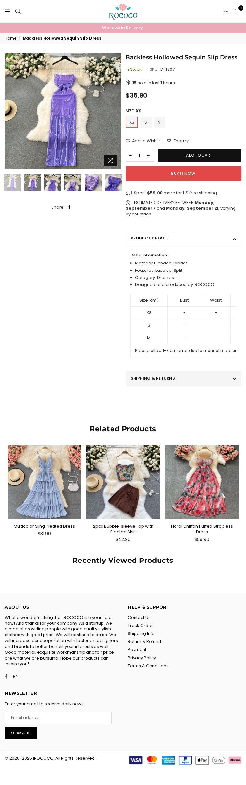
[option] (123, 28)
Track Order (140, 625)
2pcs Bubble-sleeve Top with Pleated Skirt (123, 529)
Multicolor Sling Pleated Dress (44, 526)
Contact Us (139, 617)
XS (131, 122)
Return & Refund (144, 641)
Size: (134, 111)
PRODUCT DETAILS (150, 238)
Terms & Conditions (148, 666)
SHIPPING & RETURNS (153, 378)
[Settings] (226, 11)
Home (10, 38)
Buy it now (183, 173)
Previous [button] (10, 111)
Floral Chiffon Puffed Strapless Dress (202, 529)
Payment (137, 649)
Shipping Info (141, 633)
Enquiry (181, 141)
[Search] (18, 11)
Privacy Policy (142, 658)
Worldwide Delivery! (123, 28)
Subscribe (21, 732)
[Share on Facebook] (69, 208)
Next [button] (115, 111)
